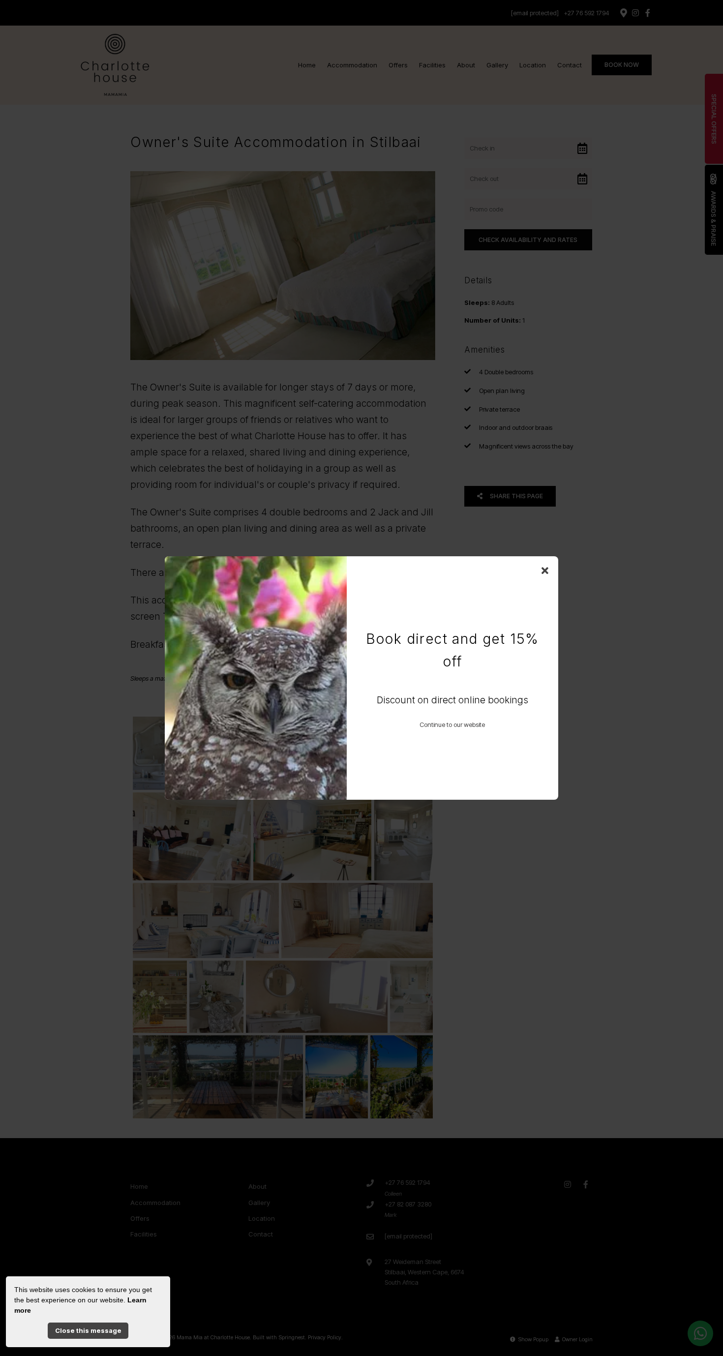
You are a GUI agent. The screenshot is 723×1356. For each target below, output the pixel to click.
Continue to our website (452, 724)
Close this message (88, 1330)
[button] (545, 571)
